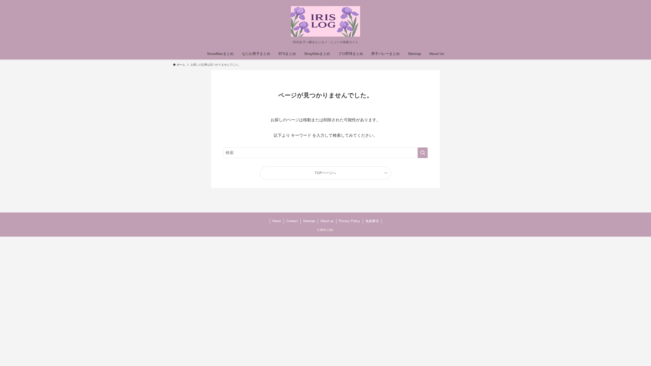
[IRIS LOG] (325, 21)
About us (327, 221)
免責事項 (372, 221)
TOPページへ (325, 173)
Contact (292, 221)
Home (276, 221)
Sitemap (309, 221)
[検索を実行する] (423, 152)
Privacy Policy (349, 221)
